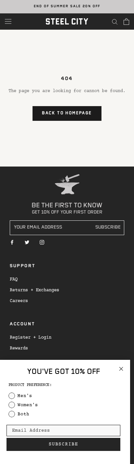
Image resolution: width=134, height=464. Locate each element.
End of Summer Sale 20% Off (67, 6)
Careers (19, 301)
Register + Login (30, 337)
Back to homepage (67, 113)
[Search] (115, 21)
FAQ (14, 279)
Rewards (19, 348)
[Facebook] (12, 242)
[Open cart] (126, 21)
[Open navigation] (8, 21)
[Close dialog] (121, 369)
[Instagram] (42, 242)
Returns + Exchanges (34, 290)
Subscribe (108, 228)
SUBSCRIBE (63, 444)
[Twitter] (27, 242)
